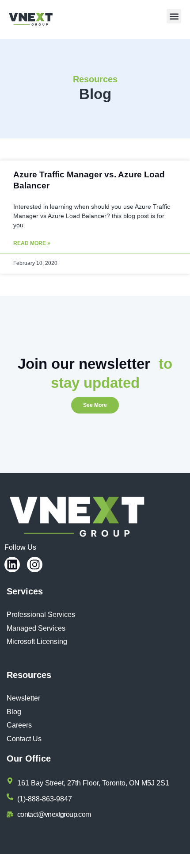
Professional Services (41, 614)
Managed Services (36, 628)
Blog (14, 712)
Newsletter (23, 698)
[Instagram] (34, 564)
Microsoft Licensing (37, 641)
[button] (174, 16)
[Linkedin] (12, 564)
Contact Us (24, 739)
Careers (19, 725)
